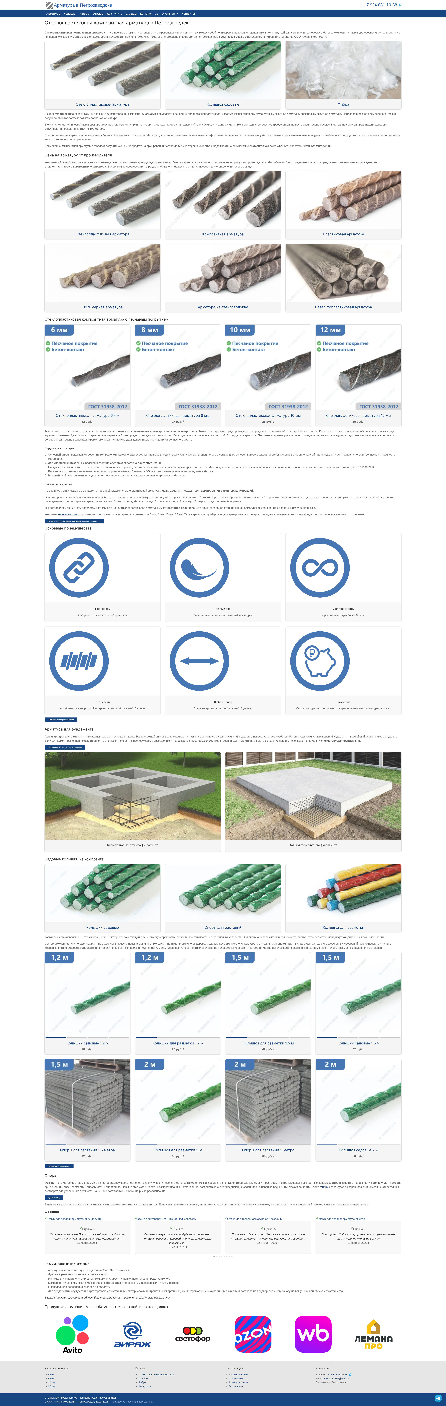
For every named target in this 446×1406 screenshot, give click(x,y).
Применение (236, 1378)
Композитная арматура (223, 234)
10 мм (51, 1382)
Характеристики (238, 1374)
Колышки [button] (70, 13)
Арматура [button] (53, 13)
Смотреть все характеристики (61, 720)
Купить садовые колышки (59, 1166)
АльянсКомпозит (69, 514)
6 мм (51, 1374)
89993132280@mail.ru (336, 1378)
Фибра (84, 13)
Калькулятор (149, 13)
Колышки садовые (223, 104)
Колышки (143, 1378)
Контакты (188, 13)
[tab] (214, 1256)
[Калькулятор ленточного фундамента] (133, 796)
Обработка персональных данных (132, 1401)
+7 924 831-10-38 (380, 5)
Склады (131, 13)
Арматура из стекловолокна (223, 307)
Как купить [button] (114, 13)
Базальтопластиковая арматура (343, 307)
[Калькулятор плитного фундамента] (313, 796)
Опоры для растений (222, 927)
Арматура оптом (238, 1382)
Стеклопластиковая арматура (102, 104)
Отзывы (98, 13)
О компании (170, 13)
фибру (324, 1186)
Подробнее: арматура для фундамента (65, 747)
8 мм (51, 1378)
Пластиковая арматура (343, 234)
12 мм (51, 1386)
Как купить (144, 1386)
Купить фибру (54, 1198)
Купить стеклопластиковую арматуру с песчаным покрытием (74, 521)
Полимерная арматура (102, 307)
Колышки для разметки (343, 927)
